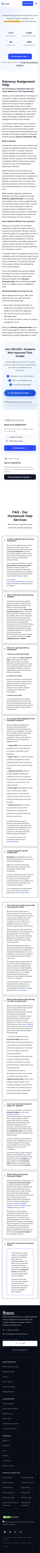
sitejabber (10, 1205)
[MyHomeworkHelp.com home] (8, 1312)
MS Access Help (8, 1498)
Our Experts (7, 1461)
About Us (6, 1441)
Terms (29, 1543)
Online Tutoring (8, 1482)
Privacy (24, 1543)
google (17, 1203)
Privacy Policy (24, 893)
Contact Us (7, 1446)
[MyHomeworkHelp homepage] (9, 3)
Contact (5, 1546)
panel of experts (27, 1024)
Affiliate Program (8, 1392)
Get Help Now (27, 3)
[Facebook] (10, 1532)
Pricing (5, 1377)
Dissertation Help (27, 1477)
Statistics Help (26, 1498)
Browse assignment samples (19, 477)
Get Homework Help (19, 56)
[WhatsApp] (5, 1532)
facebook (23, 1203)
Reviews (6, 1456)
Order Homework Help (11, 1367)
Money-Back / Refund (10, 1409)
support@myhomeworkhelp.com (16, 1334)
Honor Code (7, 1419)
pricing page (21, 990)
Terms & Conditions (9, 1429)
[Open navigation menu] (36, 3)
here (23, 1207)
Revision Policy (8, 1414)
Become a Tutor (8, 1466)
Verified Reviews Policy (11, 1424)
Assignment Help (9, 1372)
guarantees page (12, 841)
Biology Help (25, 1492)
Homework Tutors (27, 1482)
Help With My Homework (25, 1504)
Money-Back (16, 1543)
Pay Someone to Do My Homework (11, 1504)
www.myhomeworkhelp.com (17, 581)
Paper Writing (25, 1487)
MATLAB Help (7, 1487)
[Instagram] (21, 1532)
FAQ (4, 1451)
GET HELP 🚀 (20, 1343)
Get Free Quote (19, 448)
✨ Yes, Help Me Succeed (20, 392)
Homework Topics (9, 1387)
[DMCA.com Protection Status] (11, 1517)
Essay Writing (7, 1477)
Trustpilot (22, 1205)
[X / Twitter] (15, 1532)
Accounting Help (8, 1492)
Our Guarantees (8, 1404)
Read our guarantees (20, 1350)
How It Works (7, 1382)
